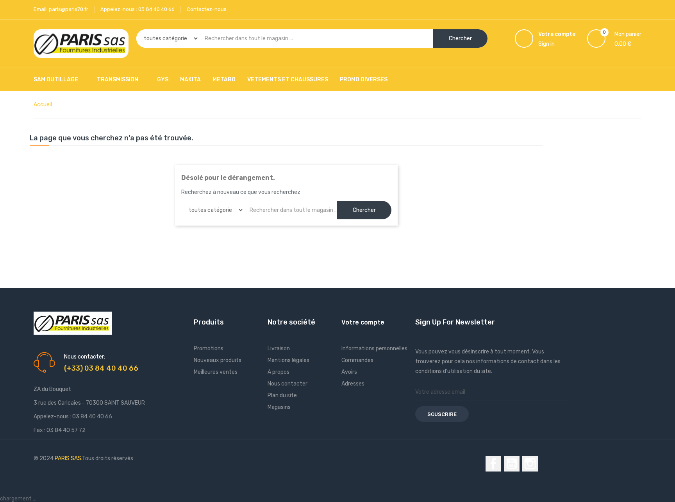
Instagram (530, 464)
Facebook (493, 464)
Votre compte (362, 322)
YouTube (512, 464)
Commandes (357, 360)
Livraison (279, 348)
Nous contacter (287, 383)
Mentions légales (288, 360)
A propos (278, 372)
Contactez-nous (207, 9)
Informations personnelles (374, 348)
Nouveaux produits (217, 360)
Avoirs (349, 372)
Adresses (352, 383)
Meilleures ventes (216, 372)
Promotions (208, 348)
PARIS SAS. (68, 458)
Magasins (279, 407)
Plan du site (282, 395)
